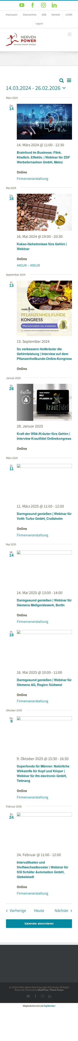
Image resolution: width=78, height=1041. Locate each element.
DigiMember (49, 1005)
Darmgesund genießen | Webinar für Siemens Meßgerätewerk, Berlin (44, 602)
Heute (39, 910)
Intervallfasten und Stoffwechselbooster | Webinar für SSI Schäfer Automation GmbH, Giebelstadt (42, 869)
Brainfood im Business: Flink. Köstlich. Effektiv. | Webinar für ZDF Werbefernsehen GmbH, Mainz (43, 157)
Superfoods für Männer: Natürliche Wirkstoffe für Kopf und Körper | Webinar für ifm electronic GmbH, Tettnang (43, 773)
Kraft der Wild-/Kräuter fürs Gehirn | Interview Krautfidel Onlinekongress (44, 436)
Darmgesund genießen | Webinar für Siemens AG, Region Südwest (44, 682)
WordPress (43, 989)
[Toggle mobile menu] (70, 34)
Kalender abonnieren (39, 923)
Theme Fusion (57, 989)
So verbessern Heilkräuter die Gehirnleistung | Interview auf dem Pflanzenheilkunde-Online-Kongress (44, 354)
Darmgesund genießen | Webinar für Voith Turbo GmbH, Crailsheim (44, 516)
